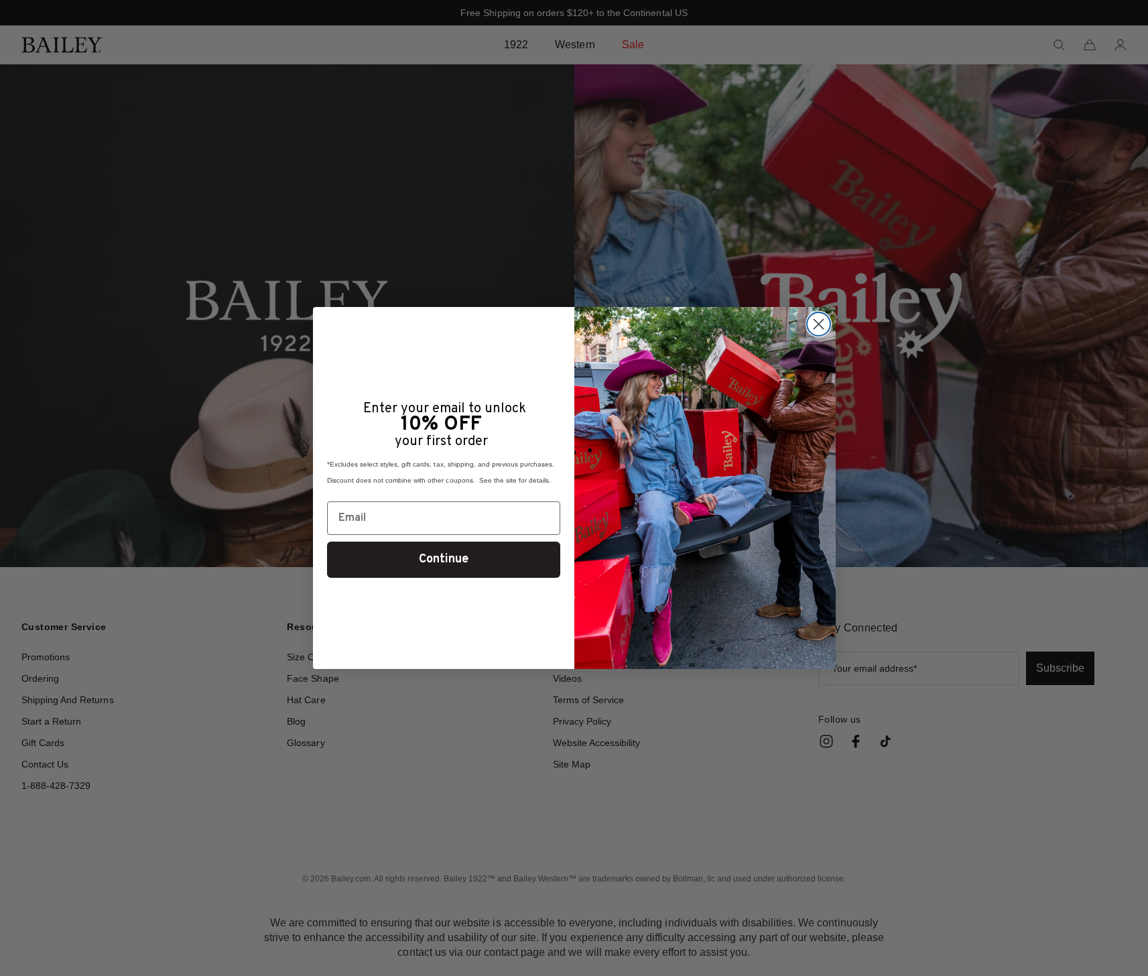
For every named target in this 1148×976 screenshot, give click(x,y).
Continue (443, 559)
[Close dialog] (818, 324)
